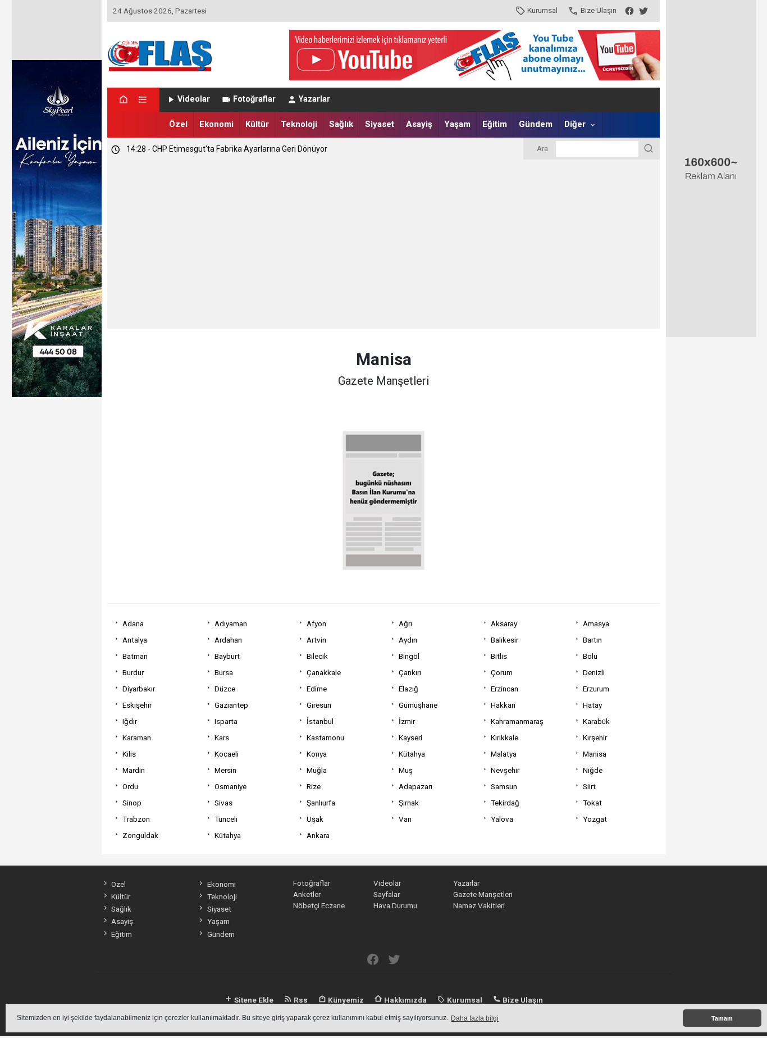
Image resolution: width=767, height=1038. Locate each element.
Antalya (134, 639)
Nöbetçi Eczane (319, 905)
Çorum (502, 672)
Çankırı (410, 672)
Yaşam (457, 124)
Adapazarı (415, 786)
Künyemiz (345, 999)
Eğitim (494, 124)
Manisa (594, 753)
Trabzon (136, 818)
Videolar (193, 99)
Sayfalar (386, 894)
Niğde (592, 770)
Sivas (223, 802)
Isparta (226, 721)
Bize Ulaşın (599, 10)
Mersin (225, 770)
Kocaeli (226, 753)
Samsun (504, 786)
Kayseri (410, 737)
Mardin (133, 770)
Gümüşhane (418, 704)
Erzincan (504, 688)
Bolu (590, 656)
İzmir (407, 721)
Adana (133, 623)
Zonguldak (140, 835)
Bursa (223, 672)
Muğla (317, 770)
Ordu (130, 786)
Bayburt (227, 656)
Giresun (319, 704)
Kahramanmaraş (517, 721)
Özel (178, 124)
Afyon (316, 623)
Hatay (592, 704)
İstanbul (320, 721)
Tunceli (226, 818)
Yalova (502, 818)
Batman (135, 656)
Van (405, 818)
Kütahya (412, 753)
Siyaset (379, 124)
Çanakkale (324, 672)
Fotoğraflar (254, 99)
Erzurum (596, 688)
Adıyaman (230, 623)
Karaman (136, 737)
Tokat (592, 802)
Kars (221, 737)
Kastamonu (325, 737)
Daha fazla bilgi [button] (475, 1018)
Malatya (504, 753)
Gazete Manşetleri (483, 894)
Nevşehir (505, 770)
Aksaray (504, 623)
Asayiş (419, 124)
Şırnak (409, 802)
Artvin (316, 639)
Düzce (224, 688)
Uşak (315, 818)
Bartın (592, 639)
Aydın (408, 639)
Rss (300, 999)
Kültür (257, 124)
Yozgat (595, 818)
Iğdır (129, 721)
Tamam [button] (722, 1018)
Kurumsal (542, 10)
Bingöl (409, 656)
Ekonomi (216, 124)
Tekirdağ (505, 802)
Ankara (318, 835)
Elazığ (408, 688)
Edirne (317, 688)
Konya (317, 753)
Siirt (589, 786)
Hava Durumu (395, 905)
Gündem (536, 124)
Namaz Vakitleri (479, 905)
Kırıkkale (504, 737)
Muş (406, 770)
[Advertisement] (384, 244)
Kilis (129, 753)
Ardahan (228, 639)
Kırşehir (595, 737)
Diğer (575, 124)
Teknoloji (299, 124)
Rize (314, 786)
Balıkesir (504, 639)
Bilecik (317, 656)
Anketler (307, 894)
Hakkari (503, 704)
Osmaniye (230, 786)
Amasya (596, 623)
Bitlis (499, 656)
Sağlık (341, 124)
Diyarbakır (138, 688)
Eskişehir (137, 704)
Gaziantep (231, 704)
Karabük (596, 721)
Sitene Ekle (252, 999)
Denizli (594, 672)
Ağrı (405, 623)
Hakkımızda (404, 999)
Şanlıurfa (321, 802)
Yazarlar (314, 99)
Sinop (131, 802)
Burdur (133, 672)
